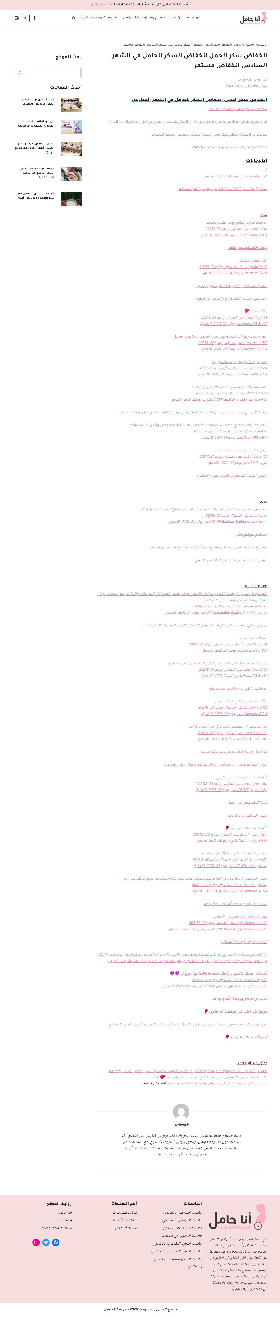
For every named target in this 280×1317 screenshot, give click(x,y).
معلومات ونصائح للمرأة (99, 18)
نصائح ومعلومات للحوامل (144, 18)
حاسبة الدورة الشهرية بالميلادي (176, 1252)
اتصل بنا (65, 1221)
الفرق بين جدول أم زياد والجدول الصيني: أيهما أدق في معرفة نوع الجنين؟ (34, 148)
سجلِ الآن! (98, 5)
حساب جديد (175, 1084)
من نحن (176, 18)
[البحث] (20, 73)
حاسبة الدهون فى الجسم (182, 1236)
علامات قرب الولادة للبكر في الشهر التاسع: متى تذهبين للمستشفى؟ (36, 173)
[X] (26, 18)
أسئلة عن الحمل (254, 81)
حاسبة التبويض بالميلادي (182, 1221)
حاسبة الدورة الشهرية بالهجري (177, 1244)
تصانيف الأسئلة (124, 1221)
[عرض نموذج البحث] (73, 18)
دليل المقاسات (125, 1213)
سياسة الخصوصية (56, 1229)
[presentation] (71, 105)
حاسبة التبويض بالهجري (182, 1213)
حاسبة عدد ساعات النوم (182, 1229)
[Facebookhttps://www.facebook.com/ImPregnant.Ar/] (34, 18)
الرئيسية (193, 18)
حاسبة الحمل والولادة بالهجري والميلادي (177, 1263)
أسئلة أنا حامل (244, 45)
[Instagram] (16, 18)
